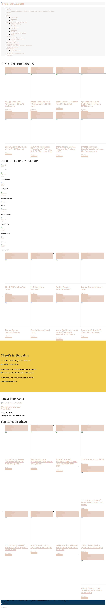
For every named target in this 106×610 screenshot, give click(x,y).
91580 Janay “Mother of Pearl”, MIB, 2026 (67, 103)
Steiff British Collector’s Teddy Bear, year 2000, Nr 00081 (67, 547)
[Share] (3, 607)
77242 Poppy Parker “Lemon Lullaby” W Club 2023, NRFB (14, 461)
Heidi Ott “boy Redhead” (37, 288)
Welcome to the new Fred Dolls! (11, 408)
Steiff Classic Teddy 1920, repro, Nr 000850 (92, 546)
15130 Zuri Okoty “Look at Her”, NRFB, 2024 (16, 148)
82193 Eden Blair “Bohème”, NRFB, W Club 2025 (14, 104)
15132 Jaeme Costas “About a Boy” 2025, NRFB (65, 149)
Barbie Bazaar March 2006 (40, 331)
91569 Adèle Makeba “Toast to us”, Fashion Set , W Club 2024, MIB (41, 149)
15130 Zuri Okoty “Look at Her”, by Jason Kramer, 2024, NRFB (67, 332)
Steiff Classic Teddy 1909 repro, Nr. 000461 (41, 546)
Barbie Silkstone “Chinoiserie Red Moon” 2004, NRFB (42, 461)
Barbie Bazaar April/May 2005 (63, 288)
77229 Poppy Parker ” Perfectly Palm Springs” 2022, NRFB (16, 547)
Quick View (8, 72)
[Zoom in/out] (6, 607)
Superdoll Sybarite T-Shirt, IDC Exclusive (91, 331)
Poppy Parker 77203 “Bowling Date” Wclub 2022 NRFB (91, 590)
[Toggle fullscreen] (4, 607)
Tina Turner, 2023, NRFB (92, 459)
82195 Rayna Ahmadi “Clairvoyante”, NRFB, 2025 (41, 104)
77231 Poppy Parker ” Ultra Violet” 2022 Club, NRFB (92, 502)
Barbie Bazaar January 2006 (91, 288)
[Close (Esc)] (1, 607)
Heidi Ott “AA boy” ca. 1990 (15, 288)
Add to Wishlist (9, 69)
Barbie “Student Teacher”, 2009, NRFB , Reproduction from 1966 (66, 462)
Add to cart (8, 68)
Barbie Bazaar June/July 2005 (12, 331)
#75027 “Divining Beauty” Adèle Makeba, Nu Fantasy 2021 (92, 149)
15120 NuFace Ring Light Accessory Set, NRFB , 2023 (91, 104)
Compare (8, 71)
